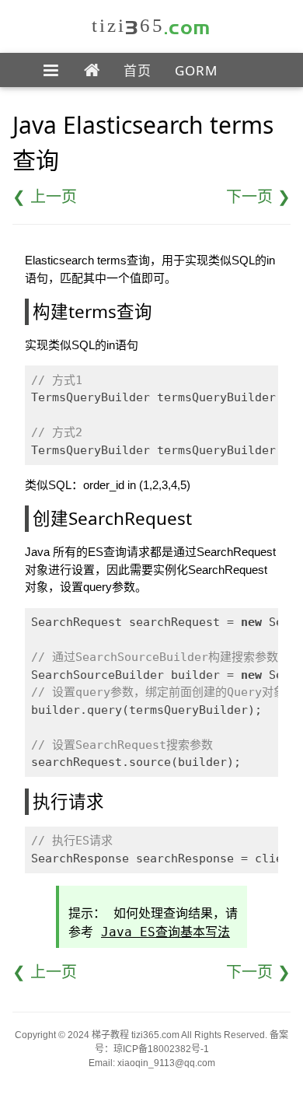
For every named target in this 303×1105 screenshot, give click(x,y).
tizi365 (151, 25)
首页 (138, 70)
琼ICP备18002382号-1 (161, 1049)
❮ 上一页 (44, 196)
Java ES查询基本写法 (165, 932)
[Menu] (51, 71)
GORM (196, 70)
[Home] (91, 71)
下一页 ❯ (258, 196)
